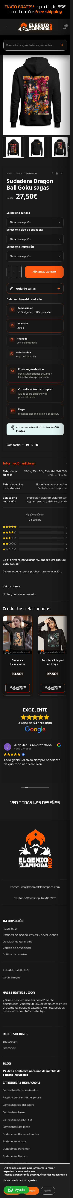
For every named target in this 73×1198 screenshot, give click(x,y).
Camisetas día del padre (18, 1104)
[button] (16, 1190)
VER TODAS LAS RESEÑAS (35, 802)
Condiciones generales (17, 941)
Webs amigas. (12, 977)
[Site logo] (35, 26)
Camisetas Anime (14, 1112)
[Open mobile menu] (4, 27)
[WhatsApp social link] (32, 445)
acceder (17, 571)
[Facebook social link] (23, 445)
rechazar (31, 1190)
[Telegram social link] (36, 445)
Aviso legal (10, 928)
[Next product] (61, 173)
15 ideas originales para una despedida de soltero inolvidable (31, 1073)
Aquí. (42, 1011)
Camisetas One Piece (16, 1127)
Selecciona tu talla (18, 213)
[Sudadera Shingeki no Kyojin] (52, 635)
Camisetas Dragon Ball (17, 1119)
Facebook (9, 1048)
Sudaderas (31, 173)
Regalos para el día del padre (22, 1097)
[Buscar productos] (62, 45)
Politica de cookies (15, 954)
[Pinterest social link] (27, 445)
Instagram (10, 1041)
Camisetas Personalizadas (20, 1090)
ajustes (32, 1180)
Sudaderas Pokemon (16, 1148)
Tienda (19, 173)
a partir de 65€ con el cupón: (35, 9)
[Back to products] (57, 173)
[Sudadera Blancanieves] (17, 635)
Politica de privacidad (17, 948)
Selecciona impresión (20, 246)
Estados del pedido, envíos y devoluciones (30, 935)
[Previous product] (52, 173)
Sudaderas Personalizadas (21, 1134)
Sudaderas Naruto (15, 1156)
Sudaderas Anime (14, 1141)
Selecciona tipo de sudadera (25, 229)
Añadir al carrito (44, 271)
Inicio (9, 173)
